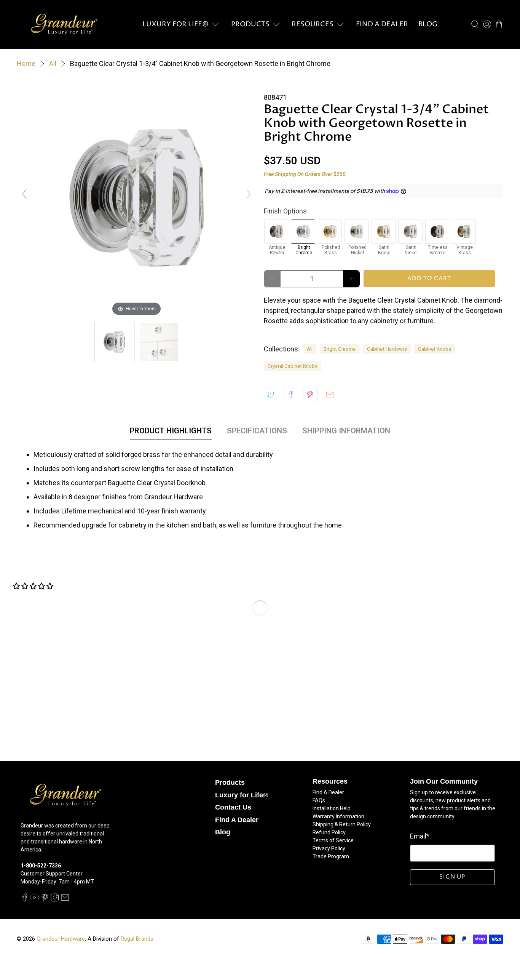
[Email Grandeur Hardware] (65, 899)
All (52, 63)
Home (26, 63)
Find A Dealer (382, 24)
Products (250, 24)
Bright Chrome (340, 349)
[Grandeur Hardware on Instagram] (55, 899)
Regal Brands (137, 938)
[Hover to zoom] (136, 197)
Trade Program (331, 856)
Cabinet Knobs (434, 349)
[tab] (171, 432)
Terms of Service (333, 840)
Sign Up (452, 877)
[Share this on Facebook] (291, 395)
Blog (427, 24)
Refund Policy (329, 832)
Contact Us (233, 807)
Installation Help (332, 808)
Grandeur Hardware (61, 938)
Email (419, 836)
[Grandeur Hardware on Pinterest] (45, 899)
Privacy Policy (329, 848)
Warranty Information (338, 816)
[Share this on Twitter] (271, 395)
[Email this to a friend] (330, 395)
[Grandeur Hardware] (64, 24)
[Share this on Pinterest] (310, 395)
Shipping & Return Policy (342, 824)
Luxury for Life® (175, 24)
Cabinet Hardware (387, 349)
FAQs (319, 800)
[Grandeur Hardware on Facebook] (25, 899)
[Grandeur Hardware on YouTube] (34, 899)
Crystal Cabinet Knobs (292, 366)
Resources (312, 24)
